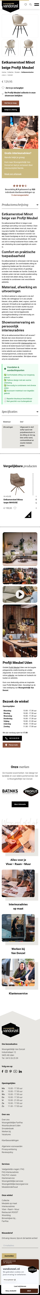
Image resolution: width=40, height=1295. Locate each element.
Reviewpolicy (7, 1152)
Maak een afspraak (12, 174)
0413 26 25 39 (14, 738)
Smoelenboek (8, 1128)
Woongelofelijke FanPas (12, 1122)
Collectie (10, 72)
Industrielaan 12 (9, 1052)
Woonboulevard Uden (11, 1125)
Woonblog (6, 1215)
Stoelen (17, 72)
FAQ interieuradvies (10, 1172)
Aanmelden (9, 1256)
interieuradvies (27, 343)
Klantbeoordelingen (10, 1140)
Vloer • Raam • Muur (10, 1209)
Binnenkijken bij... (9, 1218)
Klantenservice (8, 1178)
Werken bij (6, 1131)
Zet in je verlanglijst (14, 88)
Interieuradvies (8, 1206)
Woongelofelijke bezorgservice (15, 1184)
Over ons (5, 1119)
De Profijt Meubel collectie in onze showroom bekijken (20, 94)
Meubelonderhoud (10, 1187)
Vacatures (6, 1134)
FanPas (5, 1221)
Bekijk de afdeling (10, 110)
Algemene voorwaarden (12, 1146)
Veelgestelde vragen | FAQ (13, 1169)
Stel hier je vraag (10, 103)
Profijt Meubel (14, 667)
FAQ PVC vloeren (9, 1175)
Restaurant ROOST (10, 1212)
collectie (11, 675)
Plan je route (13, 745)
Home (4, 72)
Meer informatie (20, 804)
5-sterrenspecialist (20, 195)
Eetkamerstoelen (27, 72)
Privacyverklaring (9, 1149)
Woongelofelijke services (12, 1181)
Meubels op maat (9, 1203)
